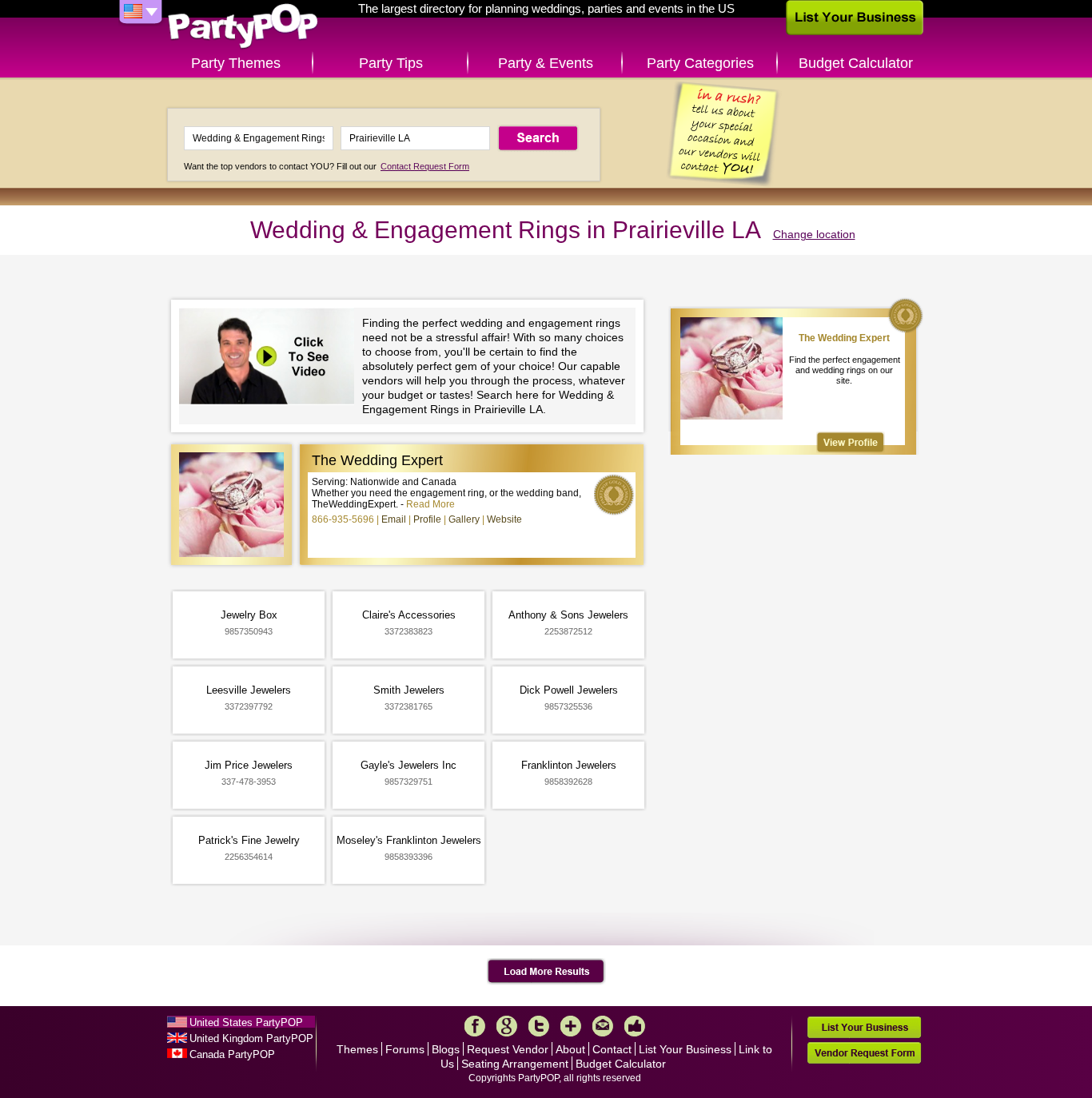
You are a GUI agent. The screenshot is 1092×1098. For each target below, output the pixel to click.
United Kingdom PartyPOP (251, 1038)
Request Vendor (507, 1049)
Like (634, 1026)
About (570, 1049)
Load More (546, 971)
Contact (612, 1049)
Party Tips (391, 63)
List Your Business (685, 1049)
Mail (602, 1026)
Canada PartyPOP (232, 1054)
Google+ (506, 1026)
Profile (427, 519)
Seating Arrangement (514, 1063)
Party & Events (545, 63)
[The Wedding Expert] (850, 442)
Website (504, 519)
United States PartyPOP (246, 1022)
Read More (430, 504)
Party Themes (236, 63)
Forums (404, 1049)
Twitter (538, 1026)
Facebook (474, 1026)
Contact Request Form (425, 166)
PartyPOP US (243, 26)
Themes (357, 1049)
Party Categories (700, 63)
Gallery (464, 519)
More (570, 1026)
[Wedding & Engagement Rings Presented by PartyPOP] (270, 358)
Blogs (446, 1049)
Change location (814, 234)
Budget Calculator (856, 63)
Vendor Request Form (864, 1052)
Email (393, 519)
